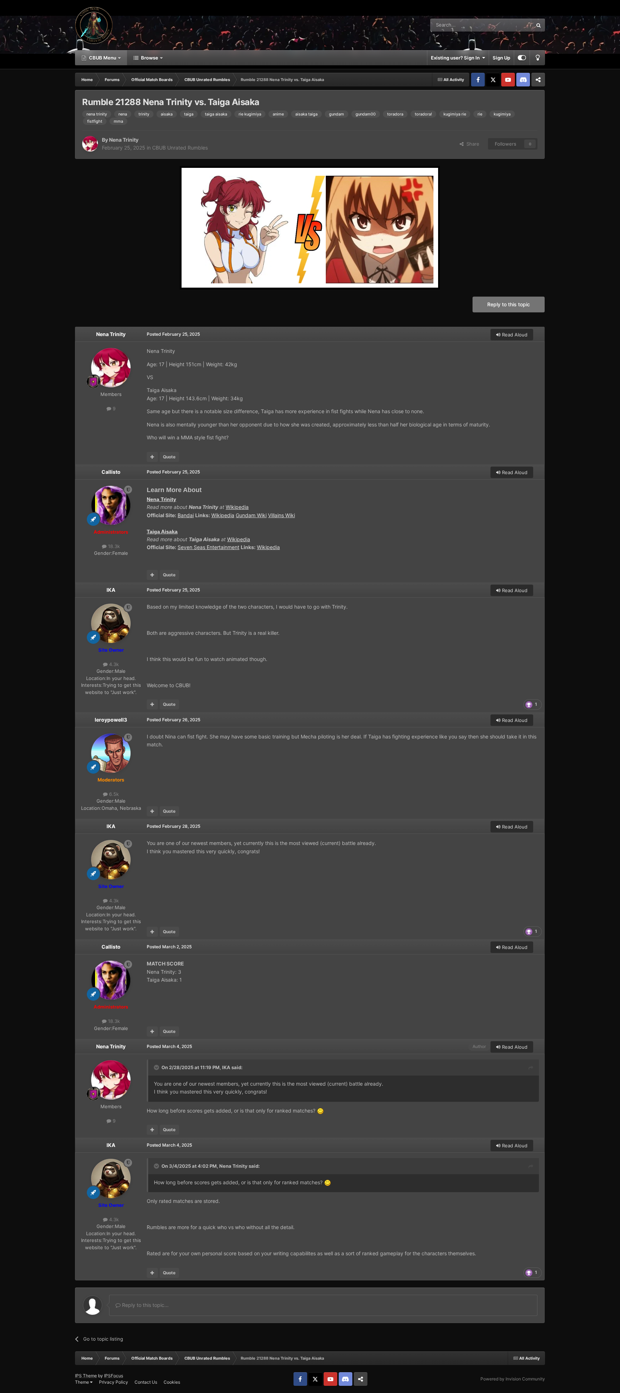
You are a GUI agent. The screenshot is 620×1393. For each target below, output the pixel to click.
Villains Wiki (281, 515)
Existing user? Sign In (456, 58)
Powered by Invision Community (512, 1379)
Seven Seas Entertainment (208, 547)
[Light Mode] (537, 57)
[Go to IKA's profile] (111, 623)
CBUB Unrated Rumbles (180, 148)
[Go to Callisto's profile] (111, 505)
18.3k (113, 546)
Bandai (186, 515)
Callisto (111, 472)
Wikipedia (237, 507)
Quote (169, 456)
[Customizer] (522, 57)
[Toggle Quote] (157, 1067)
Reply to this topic (508, 304)
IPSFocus (113, 1375)
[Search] (538, 25)
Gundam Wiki (251, 515)
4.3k (113, 664)
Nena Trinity (123, 140)
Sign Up (501, 58)
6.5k (113, 794)
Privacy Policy (113, 1382)
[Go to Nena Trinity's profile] (90, 144)
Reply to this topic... (145, 1305)
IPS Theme (86, 1375)
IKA (111, 590)
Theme (82, 1382)
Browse (149, 58)
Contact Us (146, 1382)
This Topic (512, 25)
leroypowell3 (111, 720)
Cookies (172, 1382)
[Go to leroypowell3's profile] (111, 753)
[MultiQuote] (152, 457)
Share (471, 144)
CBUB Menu (102, 58)
